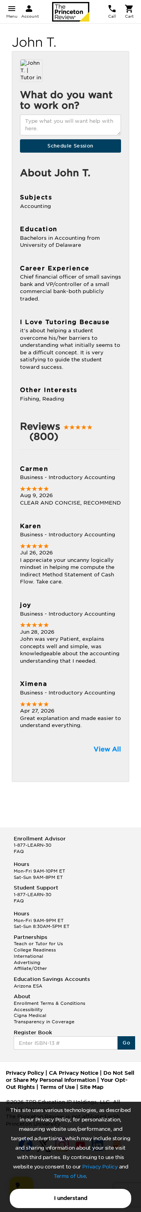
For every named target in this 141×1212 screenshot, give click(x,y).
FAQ (19, 851)
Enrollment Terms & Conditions (49, 1003)
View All (107, 749)
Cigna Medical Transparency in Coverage (44, 1018)
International (28, 956)
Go (126, 1043)
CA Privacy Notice (73, 1073)
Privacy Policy (100, 1167)
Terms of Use (70, 1176)
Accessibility (28, 1009)
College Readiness (35, 950)
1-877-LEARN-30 (32, 845)
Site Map (91, 1087)
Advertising (27, 962)
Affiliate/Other (30, 968)
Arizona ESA (28, 986)
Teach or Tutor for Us (38, 943)
